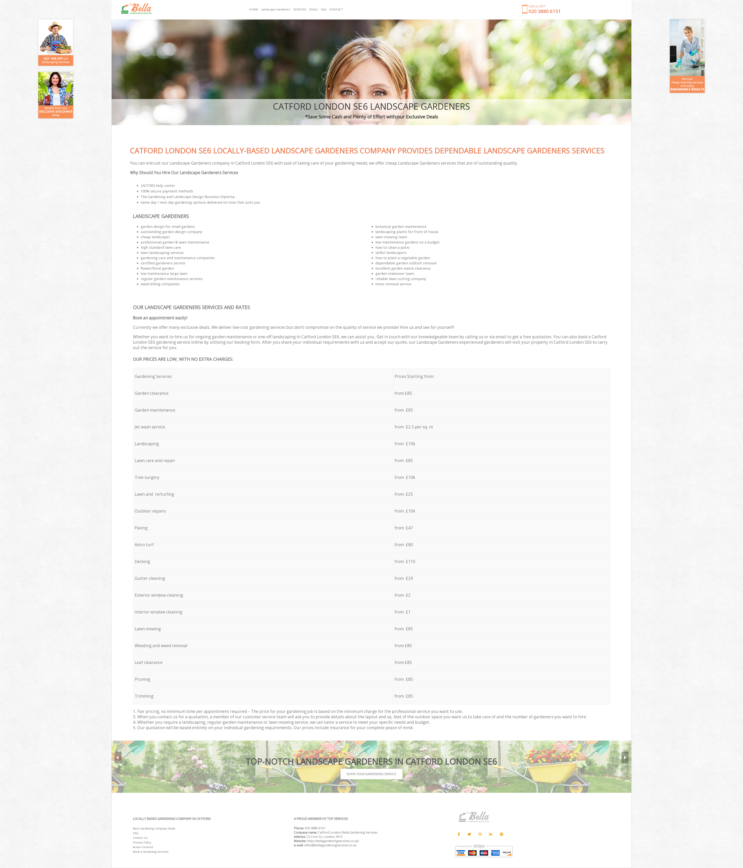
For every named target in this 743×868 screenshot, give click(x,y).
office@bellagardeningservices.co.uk (330, 845)
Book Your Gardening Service (371, 774)
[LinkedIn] (491, 834)
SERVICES (299, 9)
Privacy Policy (142, 842)
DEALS (313, 9)
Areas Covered (143, 847)
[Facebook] (459, 834)
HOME (253, 9)
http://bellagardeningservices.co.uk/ (333, 841)
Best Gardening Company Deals (154, 828)
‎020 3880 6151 (315, 828)
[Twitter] (469, 834)
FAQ (136, 833)
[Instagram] (480, 834)
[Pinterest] (501, 834)
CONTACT (336, 9)
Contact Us (140, 838)
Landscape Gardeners (275, 9)
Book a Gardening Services (151, 851)
